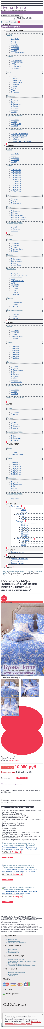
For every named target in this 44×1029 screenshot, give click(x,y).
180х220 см (16, 177)
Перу (14, 436)
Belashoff (15, 245)
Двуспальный (17, 63)
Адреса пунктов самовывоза (17, 942)
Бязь (14, 76)
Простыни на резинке (20, 134)
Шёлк (14, 112)
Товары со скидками (14, 941)
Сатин (14, 88)
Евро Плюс (16, 66)
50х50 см (15, 352)
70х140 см (24, 534)
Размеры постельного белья (16, 959)
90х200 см (16, 464)
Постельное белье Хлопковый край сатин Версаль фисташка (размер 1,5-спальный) (19, 848)
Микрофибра (17, 82)
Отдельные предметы (15, 129)
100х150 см (25, 536)
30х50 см (24, 525)
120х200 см (16, 466)
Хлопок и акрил (18, 215)
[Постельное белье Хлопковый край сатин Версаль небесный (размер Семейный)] (11, 697)
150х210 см (16, 170)
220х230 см (16, 181)
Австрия (15, 120)
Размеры (10, 56)
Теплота (10, 298)
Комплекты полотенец (29, 523)
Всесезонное (17, 302)
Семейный (16, 68)
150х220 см (16, 172)
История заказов (13, 974)
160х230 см (16, 176)
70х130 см (24, 532)
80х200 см (16, 462)
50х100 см (24, 529)
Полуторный (17, 61)
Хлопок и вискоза (18, 217)
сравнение (18, 784)
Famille (15, 45)
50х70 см (15, 354)
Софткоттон (16, 203)
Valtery (14, 51)
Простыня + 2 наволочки (21, 141)
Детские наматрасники (19, 559)
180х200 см (16, 472)
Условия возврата (13, 952)
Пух (13, 283)
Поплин (15, 86)
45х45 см (15, 350)
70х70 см (15, 358)
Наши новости (12, 962)
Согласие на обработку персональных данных (22, 965)
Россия (15, 126)
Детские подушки (17, 563)
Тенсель (15, 108)
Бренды (9, 35)
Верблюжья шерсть (19, 275)
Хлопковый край (18, 53)
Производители (12, 939)
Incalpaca (15, 412)
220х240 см (16, 183)
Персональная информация (16, 972)
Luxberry (15, 47)
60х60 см (15, 356)
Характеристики (9, 807)
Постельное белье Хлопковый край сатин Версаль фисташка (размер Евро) (19, 892)
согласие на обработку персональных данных (23, 1023)
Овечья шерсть (18, 281)
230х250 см (16, 185)
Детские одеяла (17, 561)
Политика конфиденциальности (17, 964)
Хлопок (15, 110)
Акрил (14, 422)
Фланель (15, 92)
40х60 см (15, 348)
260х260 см (16, 189)
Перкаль (15, 84)
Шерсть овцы (17, 382)
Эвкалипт (15, 294)
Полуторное (16, 259)
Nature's (15, 251)
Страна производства (14, 115)
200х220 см (16, 179)
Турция (23, 545)
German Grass (17, 249)
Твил (14, 90)
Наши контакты (12, 949)
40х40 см (15, 346)
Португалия (16, 124)
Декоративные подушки (15, 397)
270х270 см (16, 191)
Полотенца (15, 506)
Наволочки (16, 139)
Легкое (14, 304)
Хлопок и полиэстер (19, 219)
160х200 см (16, 470)
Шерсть (15, 292)
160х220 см (16, 174)
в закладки (7, 784)
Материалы (11, 96)
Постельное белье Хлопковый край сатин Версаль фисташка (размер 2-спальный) (19, 870)
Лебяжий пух (17, 277)
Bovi (14, 41)
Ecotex (14, 43)
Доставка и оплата (13, 951)
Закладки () (12, 975)
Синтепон (15, 285)
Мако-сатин (16, 80)
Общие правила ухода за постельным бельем (22, 961)
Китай (14, 122)
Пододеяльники (18, 138)
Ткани (9, 72)
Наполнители (11, 269)
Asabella (15, 39)
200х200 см (16, 474)
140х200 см (16, 468)
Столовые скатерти (18, 552)
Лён (13, 102)
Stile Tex (15, 49)
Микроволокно (17, 370)
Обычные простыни (19, 136)
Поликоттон (16, 104)
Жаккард (15, 78)
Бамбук (15, 100)
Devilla (23, 510)
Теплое (15, 306)
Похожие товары (25, 807)
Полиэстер (16, 106)
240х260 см (16, 187)
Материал (10, 418)
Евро (14, 64)
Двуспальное (17, 261)
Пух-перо (15, 374)
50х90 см (24, 527)
